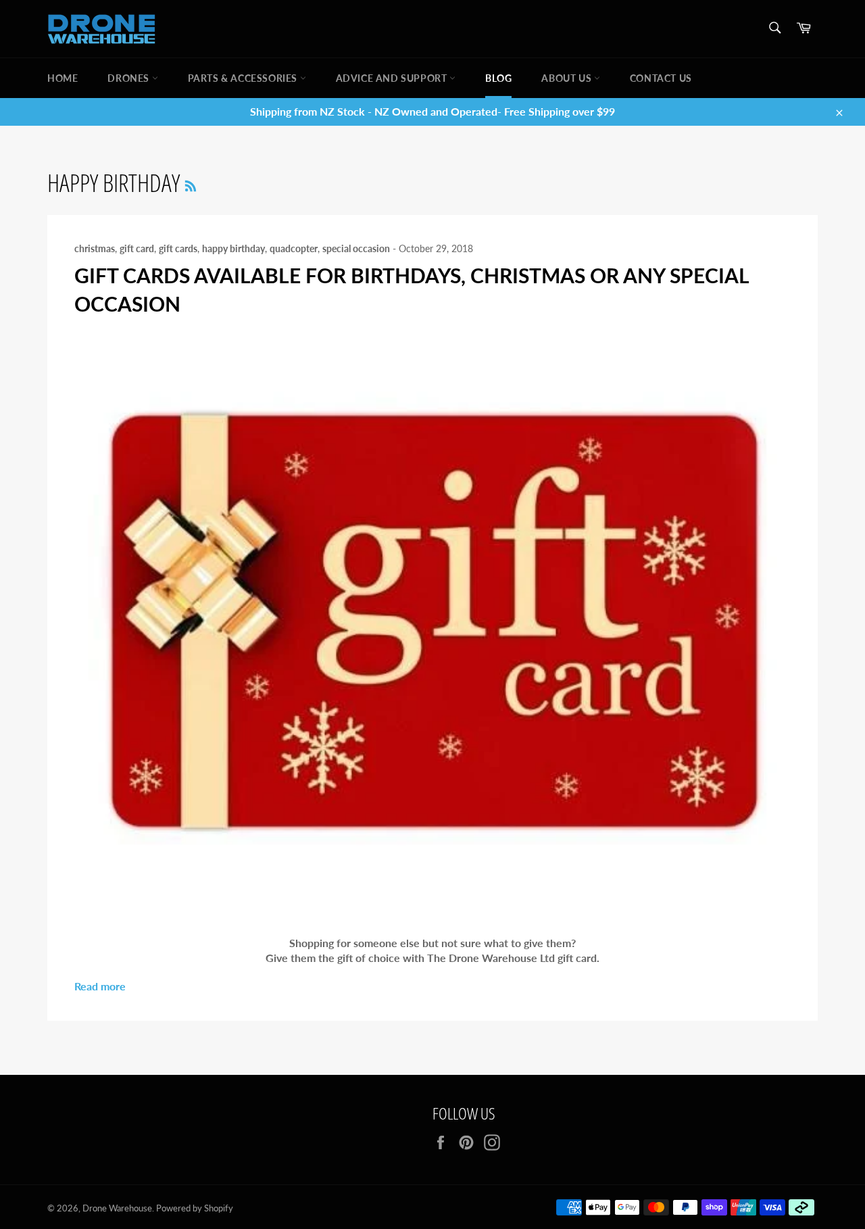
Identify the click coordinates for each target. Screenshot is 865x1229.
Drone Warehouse (117, 1208)
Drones (129, 78)
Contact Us (661, 78)
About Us (567, 78)
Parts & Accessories (244, 78)
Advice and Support (392, 78)
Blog (498, 78)
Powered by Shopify (194, 1208)
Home (62, 78)
